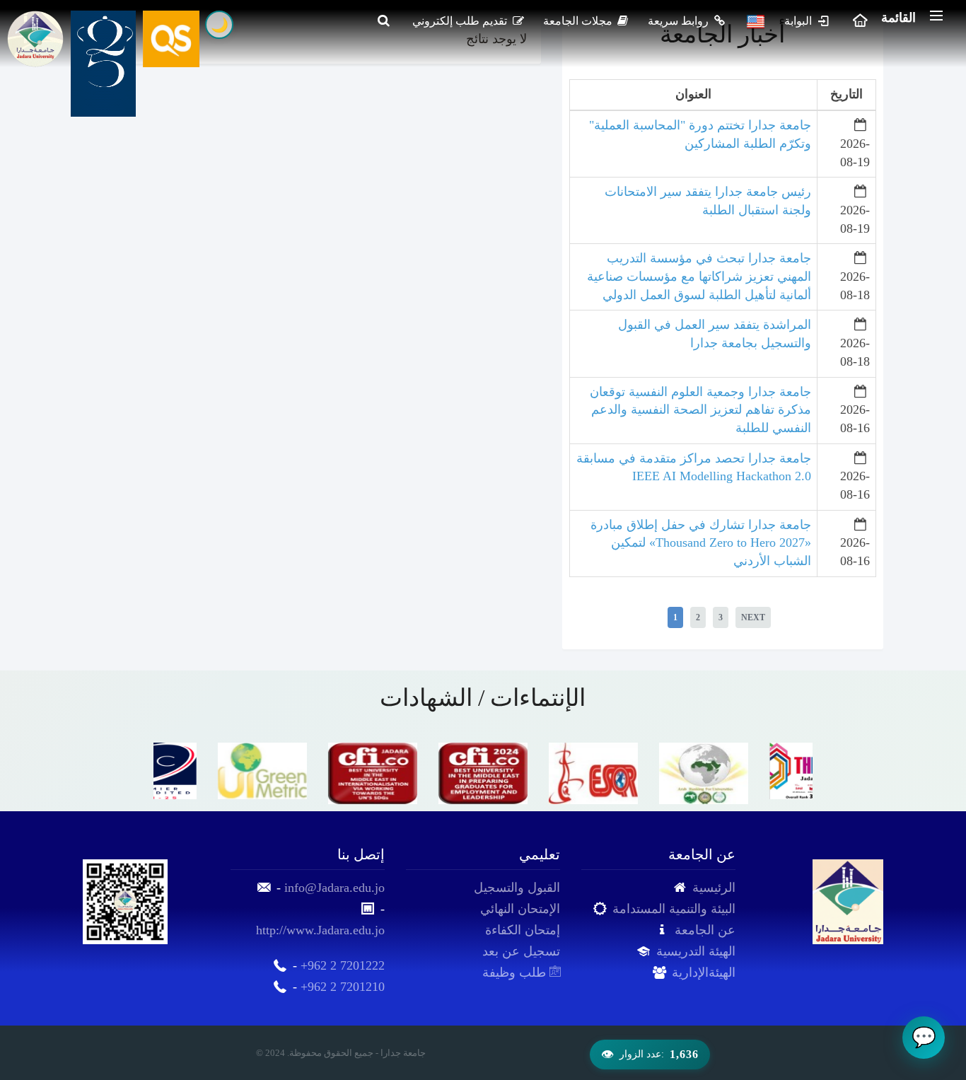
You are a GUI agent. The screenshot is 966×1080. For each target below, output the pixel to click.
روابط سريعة (679, 21)
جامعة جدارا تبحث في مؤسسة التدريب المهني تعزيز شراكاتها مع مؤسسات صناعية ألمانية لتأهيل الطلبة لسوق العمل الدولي (699, 276)
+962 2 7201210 (343, 987)
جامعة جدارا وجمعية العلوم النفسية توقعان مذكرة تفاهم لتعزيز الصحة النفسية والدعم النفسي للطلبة (700, 410)
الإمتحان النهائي (520, 909)
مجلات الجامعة (579, 21)
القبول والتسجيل (517, 888)
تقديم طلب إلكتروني (461, 21)
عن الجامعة (705, 930)
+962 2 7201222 (343, 965)
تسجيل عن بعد (521, 951)
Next (753, 617)
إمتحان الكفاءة (522, 930)
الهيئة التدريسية (695, 951)
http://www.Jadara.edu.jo (320, 930)
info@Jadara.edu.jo (334, 888)
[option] (208, 771)
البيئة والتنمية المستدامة (673, 909)
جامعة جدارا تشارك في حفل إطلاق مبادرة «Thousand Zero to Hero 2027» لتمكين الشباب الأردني (700, 543)
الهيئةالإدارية (703, 972)
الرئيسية (713, 888)
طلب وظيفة (515, 972)
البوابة (799, 21)
